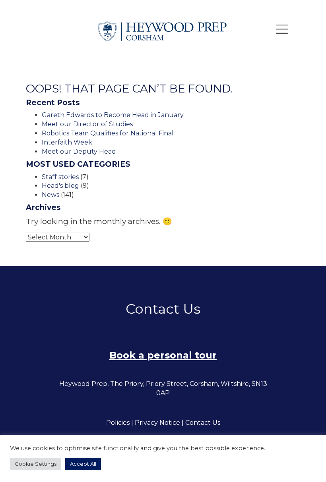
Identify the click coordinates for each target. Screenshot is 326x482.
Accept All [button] (83, 464)
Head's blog (60, 185)
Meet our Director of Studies (87, 124)
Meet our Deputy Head (79, 151)
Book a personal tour (163, 355)
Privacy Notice (157, 422)
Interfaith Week (67, 142)
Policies (118, 422)
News (50, 195)
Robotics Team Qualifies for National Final (108, 133)
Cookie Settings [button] (35, 464)
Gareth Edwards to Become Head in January (113, 115)
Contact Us (202, 422)
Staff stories (60, 177)
